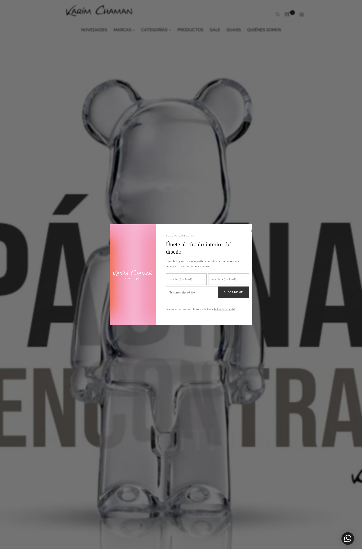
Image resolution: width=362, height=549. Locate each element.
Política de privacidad (224, 308)
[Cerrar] (252, 231)
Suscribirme (233, 292)
